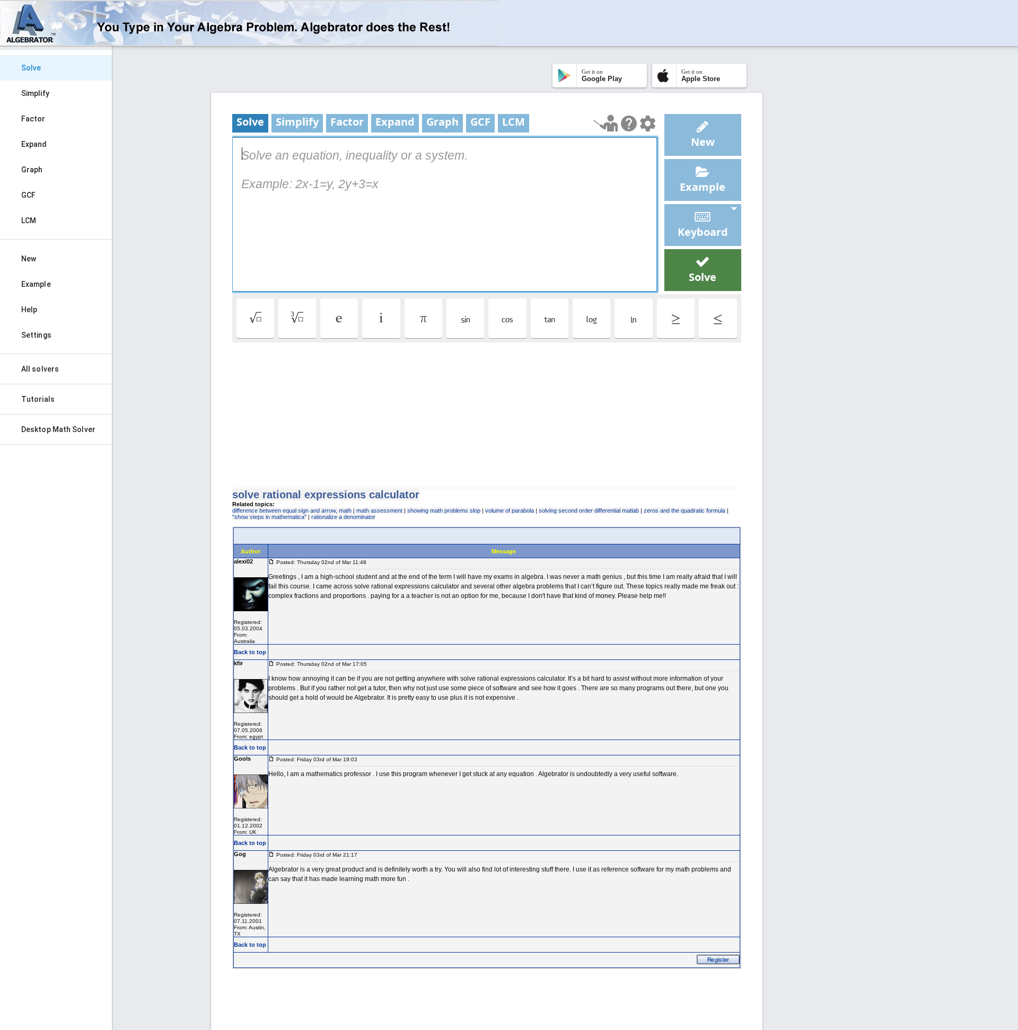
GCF (28, 195)
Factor (33, 119)
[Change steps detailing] (647, 123)
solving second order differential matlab (589, 510)
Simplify (35, 93)
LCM (28, 220)
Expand (34, 144)
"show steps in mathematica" (269, 517)
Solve (31, 68)
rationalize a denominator (343, 517)
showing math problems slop (443, 510)
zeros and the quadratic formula (684, 510)
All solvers (40, 369)
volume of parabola (509, 510)
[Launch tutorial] (605, 123)
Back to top (250, 652)
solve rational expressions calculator (325, 494)
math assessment (379, 510)
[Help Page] (629, 123)
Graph (32, 169)
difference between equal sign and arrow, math (292, 510)
